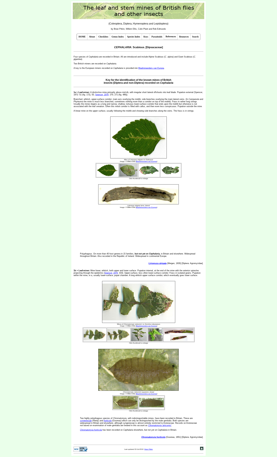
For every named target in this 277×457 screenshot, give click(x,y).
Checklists (103, 37)
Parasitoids (156, 37)
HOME (82, 37)
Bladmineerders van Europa (151, 68)
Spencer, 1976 (102, 94)
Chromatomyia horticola (91, 430)
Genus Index (118, 37)
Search (195, 37)
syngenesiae (86, 420)
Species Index (133, 37)
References (171, 36)
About (92, 37)
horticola (108, 420)
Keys (145, 37)
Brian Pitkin (148, 449)
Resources (184, 37)
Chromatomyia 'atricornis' (159, 425)
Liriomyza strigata (158, 263)
